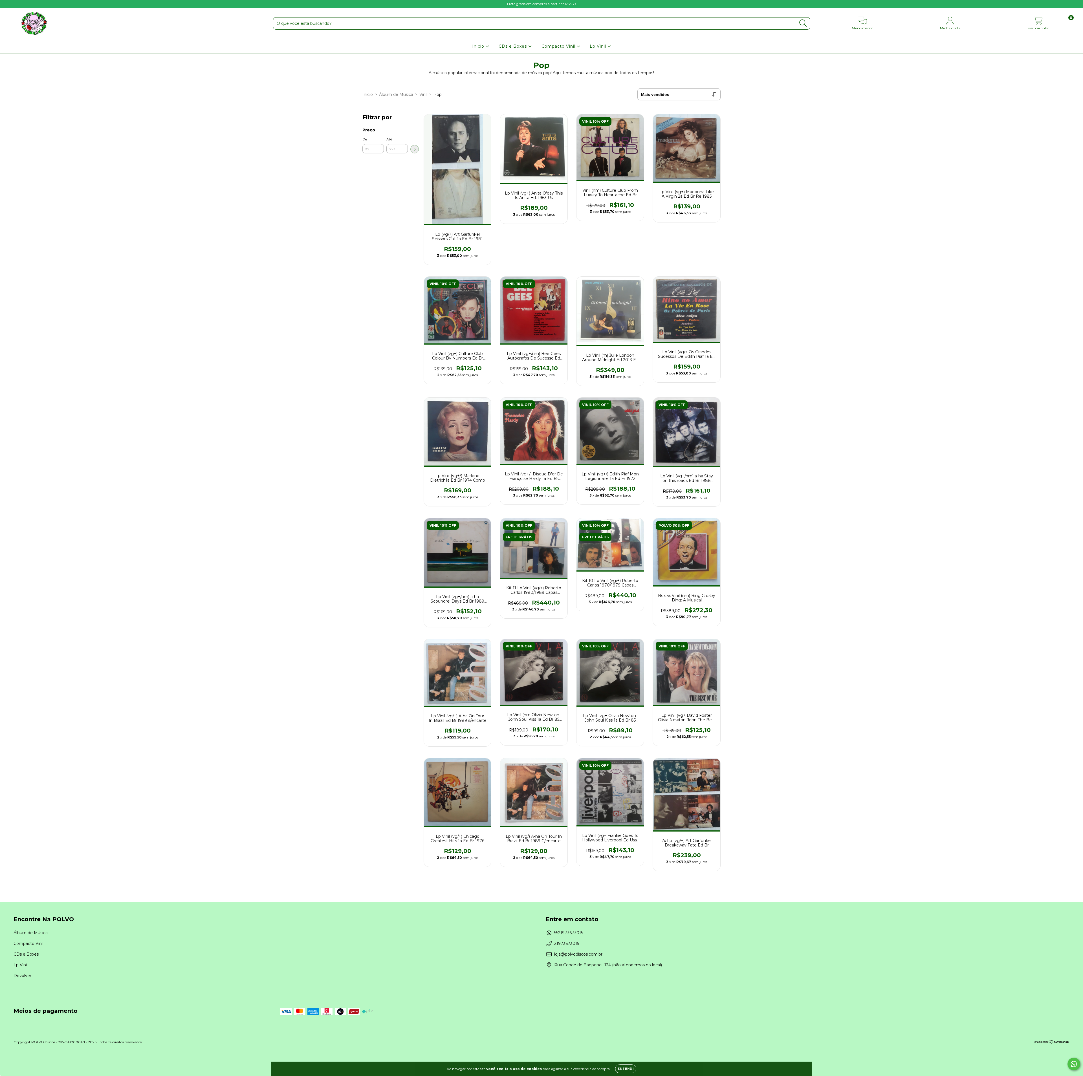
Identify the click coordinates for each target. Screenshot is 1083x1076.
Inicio (479, 46)
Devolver (22, 975)
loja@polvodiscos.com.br (578, 954)
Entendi (626, 1069)
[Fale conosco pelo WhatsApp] (1073, 1064)
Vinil (423, 94)
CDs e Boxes (513, 46)
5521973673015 (568, 932)
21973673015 (566, 943)
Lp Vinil (598, 46)
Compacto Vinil (559, 46)
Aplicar (414, 149)
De (364, 139)
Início (367, 94)
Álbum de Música (396, 94)
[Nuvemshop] (1051, 1042)
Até (389, 139)
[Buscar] (803, 23)
